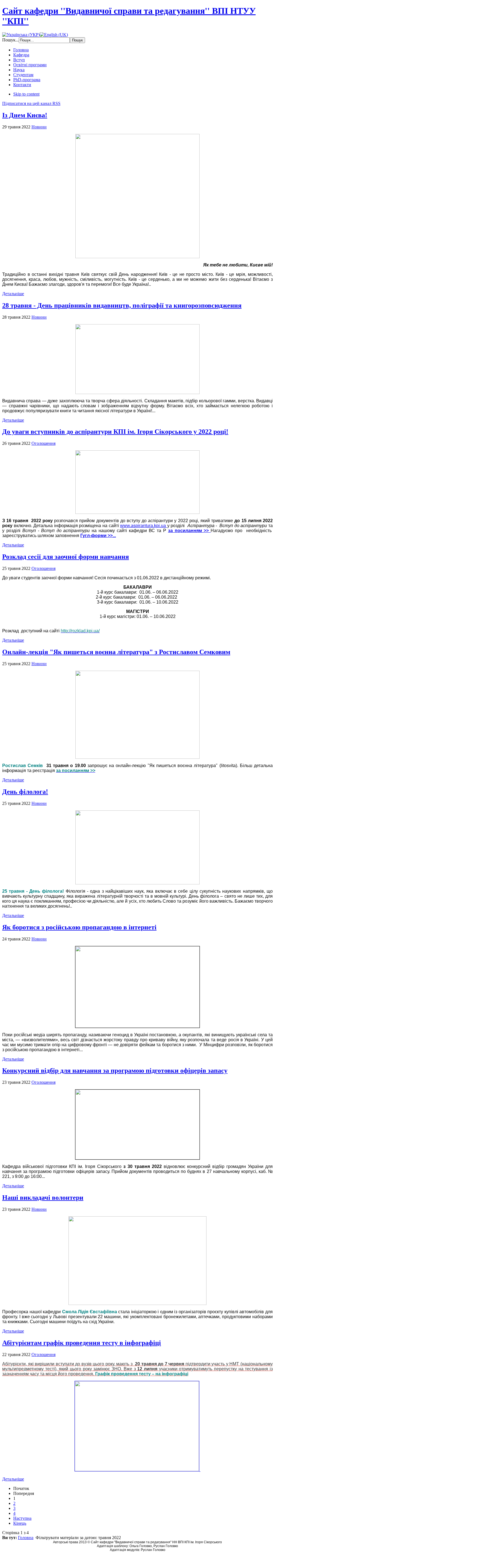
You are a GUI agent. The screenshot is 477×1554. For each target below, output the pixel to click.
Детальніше (13, 293)
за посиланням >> (189, 530)
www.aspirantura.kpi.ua (143, 525)
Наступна (22, 1518)
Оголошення (43, 443)
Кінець (19, 1523)
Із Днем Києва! (24, 115)
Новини (39, 127)
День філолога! (25, 791)
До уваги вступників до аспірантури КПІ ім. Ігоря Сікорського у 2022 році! (115, 431)
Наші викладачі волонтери (42, 1197)
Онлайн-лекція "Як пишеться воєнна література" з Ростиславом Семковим (116, 652)
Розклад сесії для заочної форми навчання (65, 556)
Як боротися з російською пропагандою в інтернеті (79, 927)
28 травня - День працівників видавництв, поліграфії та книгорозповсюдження (122, 305)
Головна (25, 1537)
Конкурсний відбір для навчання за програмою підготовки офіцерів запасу (114, 1070)
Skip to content (26, 94)
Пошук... (10, 40)
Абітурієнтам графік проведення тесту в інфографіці (81, 1342)
